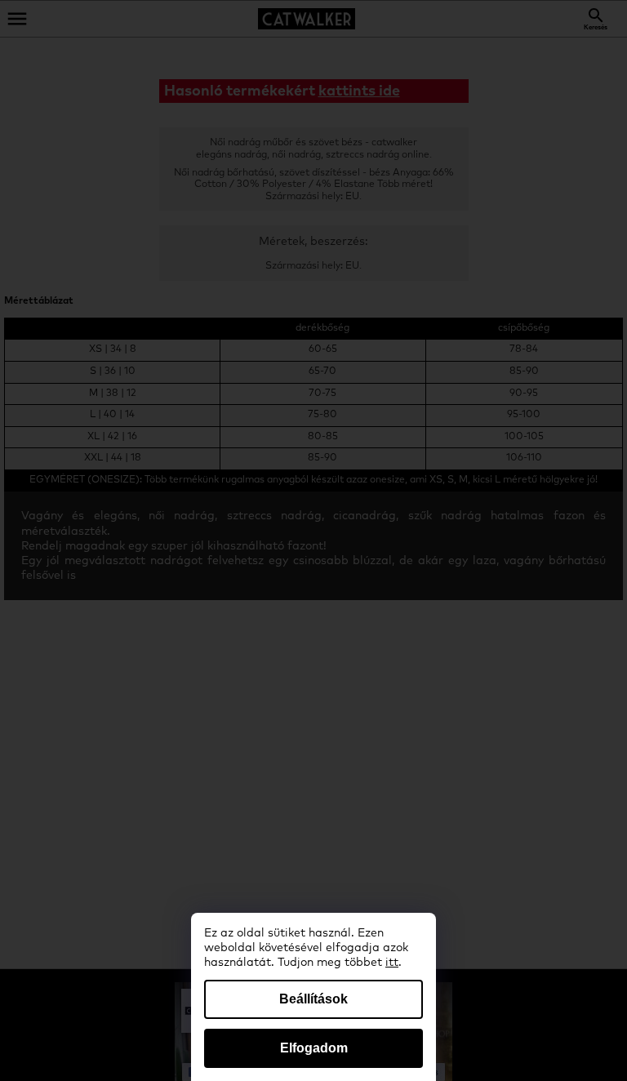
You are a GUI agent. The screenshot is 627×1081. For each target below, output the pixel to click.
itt (391, 962)
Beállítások (313, 999)
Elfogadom (314, 1048)
